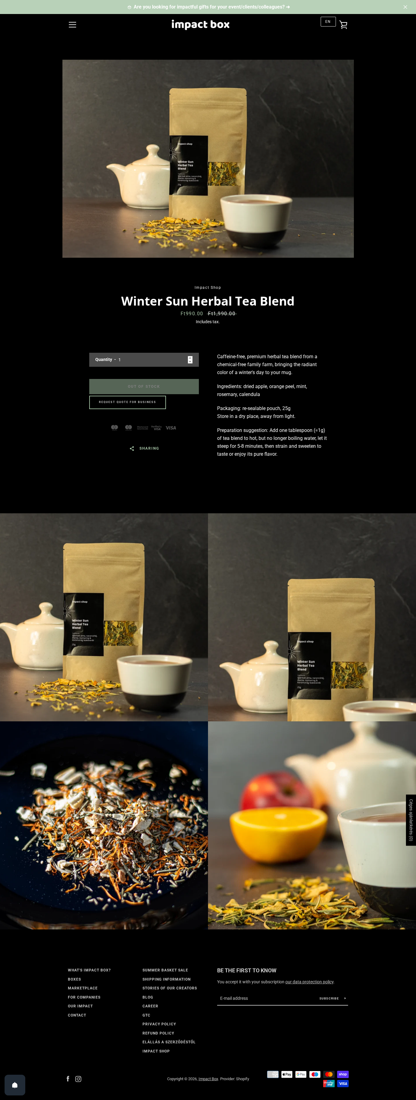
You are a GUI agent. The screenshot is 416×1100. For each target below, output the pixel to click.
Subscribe (329, 998)
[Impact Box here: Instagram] (78, 1078)
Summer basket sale (165, 970)
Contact (77, 1015)
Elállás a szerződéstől (169, 1042)
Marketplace (83, 988)
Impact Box (208, 1079)
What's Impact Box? (89, 970)
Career (150, 1006)
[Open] (15, 1085)
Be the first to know (247, 970)
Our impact (80, 1006)
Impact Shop (156, 1051)
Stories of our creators (170, 988)
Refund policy (158, 1033)
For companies (84, 997)
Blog (148, 997)
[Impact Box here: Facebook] (68, 1078)
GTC (146, 1015)
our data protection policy (309, 981)
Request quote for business (127, 402)
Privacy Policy (159, 1024)
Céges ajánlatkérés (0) (411, 820)
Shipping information (167, 979)
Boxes (74, 979)
